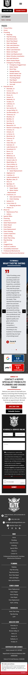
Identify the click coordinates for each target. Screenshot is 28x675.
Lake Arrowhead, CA (13, 177)
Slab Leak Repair (12, 43)
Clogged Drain (8, 244)
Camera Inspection (9, 234)
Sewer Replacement (16, 171)
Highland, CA (11, 173)
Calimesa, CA (10, 104)
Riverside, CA (10, 89)
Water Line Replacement (14, 54)
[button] (7, 10)
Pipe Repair (13, 80)
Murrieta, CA (10, 117)
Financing (7, 218)
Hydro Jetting (8, 236)
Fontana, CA (10, 130)
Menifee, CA (10, 119)
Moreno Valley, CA (12, 93)
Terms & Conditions (10, 247)
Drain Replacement (10, 229)
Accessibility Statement (11, 249)
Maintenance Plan (12, 212)
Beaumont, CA (11, 125)
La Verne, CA (10, 134)
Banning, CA (10, 123)
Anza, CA (9, 182)
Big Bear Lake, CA (12, 179)
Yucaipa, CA (10, 102)
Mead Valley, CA (11, 162)
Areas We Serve (8, 86)
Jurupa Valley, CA (12, 110)
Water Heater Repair (13, 61)
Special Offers (8, 216)
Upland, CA (10, 201)
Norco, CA (10, 151)
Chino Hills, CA (11, 143)
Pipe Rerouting (11, 37)
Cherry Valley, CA (12, 164)
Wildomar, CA (11, 156)
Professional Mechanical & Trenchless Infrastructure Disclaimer (12, 252)
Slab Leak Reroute (12, 48)
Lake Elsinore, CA (12, 147)
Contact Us (7, 221)
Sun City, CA (10, 121)
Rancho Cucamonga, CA (14, 128)
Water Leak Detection (13, 50)
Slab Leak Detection (13, 45)
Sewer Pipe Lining (9, 238)
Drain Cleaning (14, 199)
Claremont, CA (11, 195)
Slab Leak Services (15, 197)
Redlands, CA (11, 99)
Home (3, 20)
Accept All (23, 672)
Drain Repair (7, 227)
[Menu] (21, 3)
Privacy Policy (8, 28)
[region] (14, 668)
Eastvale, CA (10, 145)
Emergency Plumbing (13, 63)
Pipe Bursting (8, 240)
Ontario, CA (10, 132)
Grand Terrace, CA (12, 169)
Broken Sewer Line (15, 73)
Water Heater (14, 67)
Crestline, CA (10, 175)
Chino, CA (9, 141)
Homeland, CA (11, 149)
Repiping (9, 35)
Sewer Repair (14, 188)
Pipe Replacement (15, 82)
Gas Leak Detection (13, 58)
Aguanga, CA (10, 184)
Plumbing (7, 32)
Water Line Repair (12, 52)
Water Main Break (15, 76)
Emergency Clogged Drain (18, 65)
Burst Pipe (13, 69)
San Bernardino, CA (12, 112)
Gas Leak (12, 84)
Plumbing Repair (15, 78)
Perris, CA (9, 95)
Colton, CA (10, 106)
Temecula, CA (11, 115)
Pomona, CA (10, 138)
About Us (6, 210)
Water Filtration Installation (15, 56)
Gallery (9, 214)
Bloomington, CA (12, 167)
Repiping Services (15, 205)
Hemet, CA (10, 97)
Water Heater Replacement (12, 191)
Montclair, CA (11, 136)
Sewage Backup (14, 71)
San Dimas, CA (11, 186)
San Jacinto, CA (11, 108)
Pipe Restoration (12, 39)
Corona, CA (10, 91)
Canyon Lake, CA (12, 160)
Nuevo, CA (10, 154)
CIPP (5, 242)
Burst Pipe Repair (12, 41)
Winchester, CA (11, 158)
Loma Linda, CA (11, 203)
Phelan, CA (10, 208)
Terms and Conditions (18, 476)
